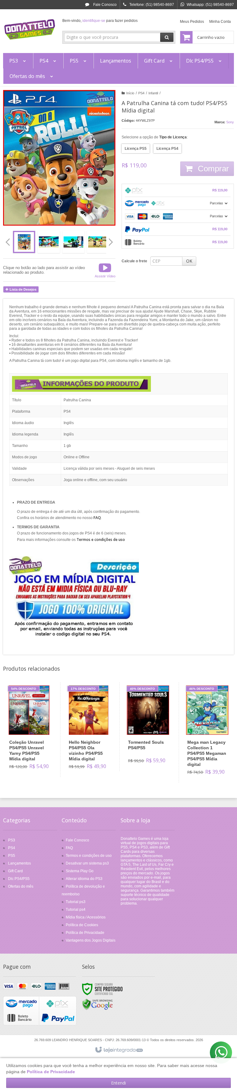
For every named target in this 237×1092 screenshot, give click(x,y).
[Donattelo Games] (29, 29)
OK (189, 261)
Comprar (212, 168)
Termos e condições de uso (89, 855)
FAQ (69, 848)
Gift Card (15, 871)
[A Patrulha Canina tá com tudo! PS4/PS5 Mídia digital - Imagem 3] (73, 242)
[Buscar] (166, 37)
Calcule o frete (134, 261)
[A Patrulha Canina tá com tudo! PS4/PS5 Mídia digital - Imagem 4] (98, 242)
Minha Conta (220, 21)
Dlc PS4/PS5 (19, 879)
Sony (230, 122)
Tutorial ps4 (75, 909)
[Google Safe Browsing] (97, 1004)
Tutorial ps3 (75, 902)
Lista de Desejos (22, 289)
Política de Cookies (82, 925)
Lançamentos (19, 863)
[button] (105, 270)
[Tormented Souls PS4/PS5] (147, 726)
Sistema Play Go (80, 871)
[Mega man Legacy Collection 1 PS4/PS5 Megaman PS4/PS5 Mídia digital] (207, 732)
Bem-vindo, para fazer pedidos (100, 20)
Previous (7, 242)
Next (111, 239)
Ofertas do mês (20, 886)
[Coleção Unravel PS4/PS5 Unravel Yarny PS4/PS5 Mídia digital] (29, 729)
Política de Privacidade (85, 932)
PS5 (11, 855)
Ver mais (32, 750)
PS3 (11, 840)
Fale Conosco (104, 4)
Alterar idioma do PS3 (84, 879)
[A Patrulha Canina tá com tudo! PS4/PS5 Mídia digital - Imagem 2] (49, 242)
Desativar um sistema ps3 (87, 863)
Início (130, 93)
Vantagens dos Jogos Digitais (90, 940)
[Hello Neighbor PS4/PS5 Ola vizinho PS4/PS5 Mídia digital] (88, 729)
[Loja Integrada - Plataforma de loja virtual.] (118, 1050)
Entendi (118, 1083)
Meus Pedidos (192, 21)
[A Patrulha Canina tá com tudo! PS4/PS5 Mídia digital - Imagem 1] (24, 242)
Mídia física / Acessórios (86, 917)
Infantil (153, 93)
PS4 (141, 93)
